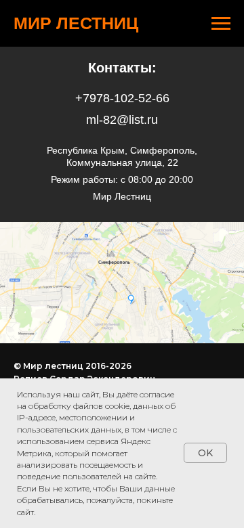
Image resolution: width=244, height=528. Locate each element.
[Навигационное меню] (220, 23)
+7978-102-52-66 (122, 98)
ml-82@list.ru (122, 120)
